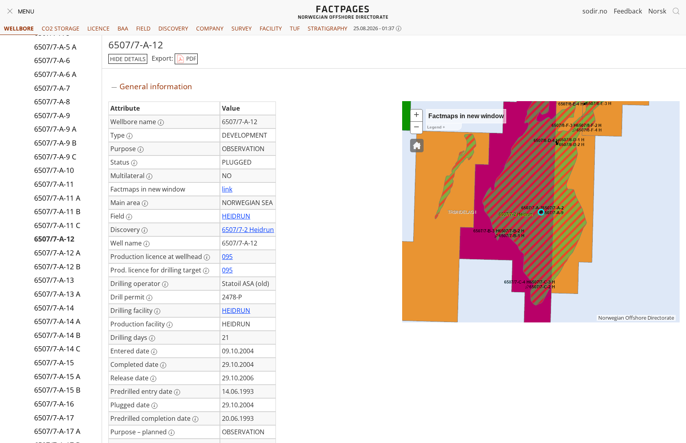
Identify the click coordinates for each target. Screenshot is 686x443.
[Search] (676, 11)
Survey (241, 28)
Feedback (628, 11)
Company (210, 28)
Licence (98, 28)
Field (143, 28)
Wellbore (19, 28)
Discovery (173, 28)
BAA (123, 28)
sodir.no (594, 11)
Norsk (657, 11)
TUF (295, 28)
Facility (271, 28)
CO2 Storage (60, 28)
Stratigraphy (327, 28)
